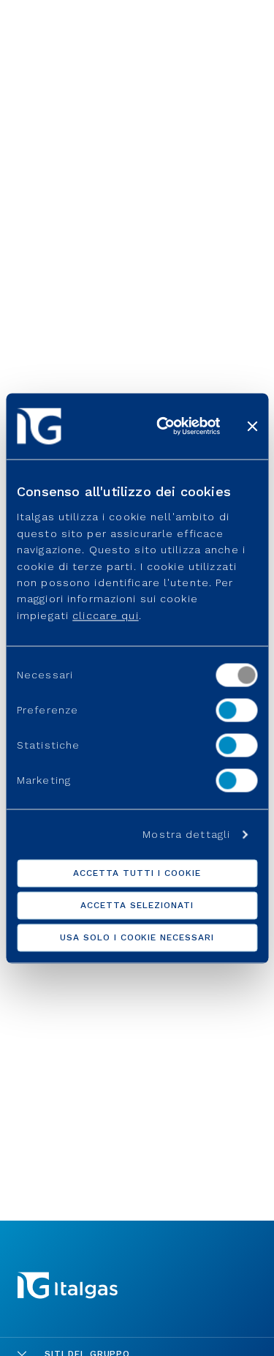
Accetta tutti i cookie (136, 873)
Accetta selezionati (136, 905)
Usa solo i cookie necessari (137, 937)
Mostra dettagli (186, 834)
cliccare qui (105, 615)
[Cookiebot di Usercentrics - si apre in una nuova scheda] (163, 425)
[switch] (236, 710)
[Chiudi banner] (252, 426)
